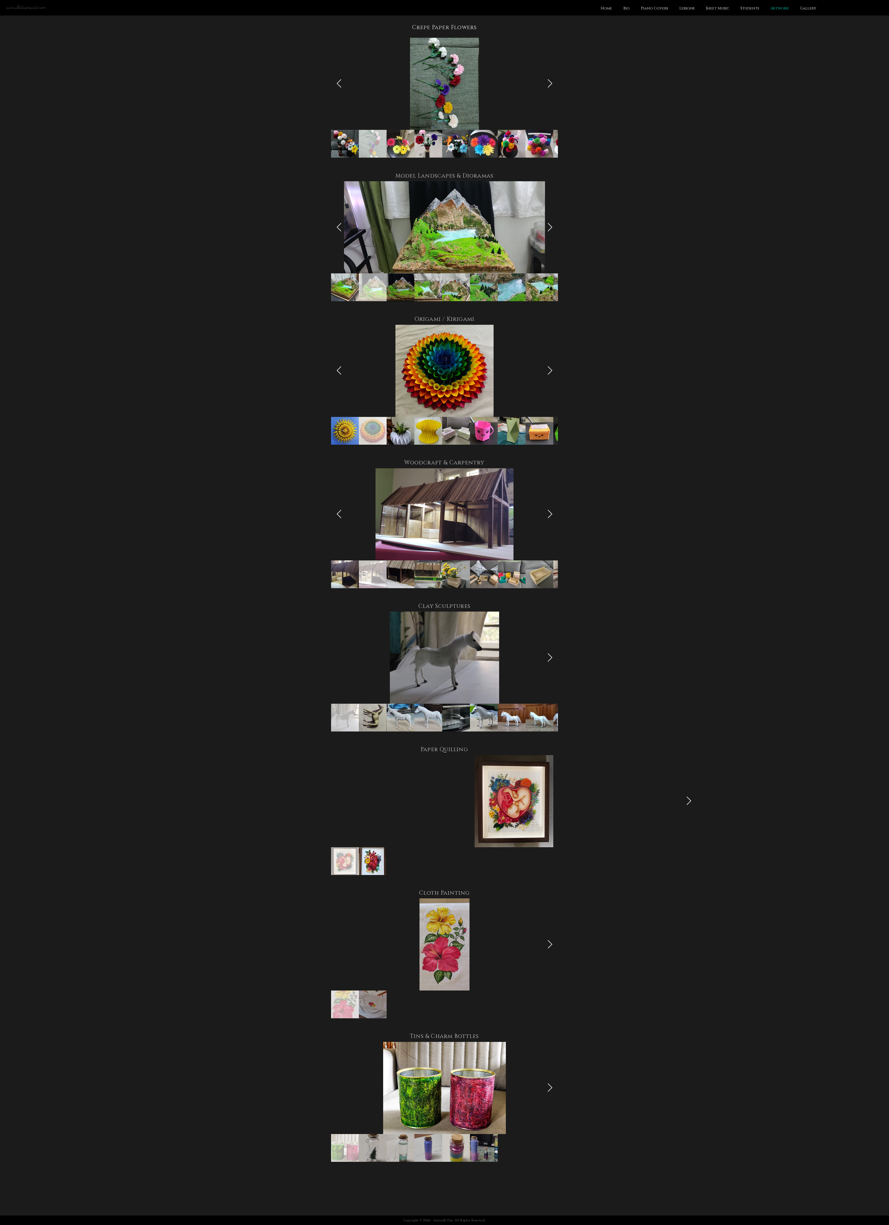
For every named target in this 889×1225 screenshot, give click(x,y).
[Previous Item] (339, 83)
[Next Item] (550, 83)
